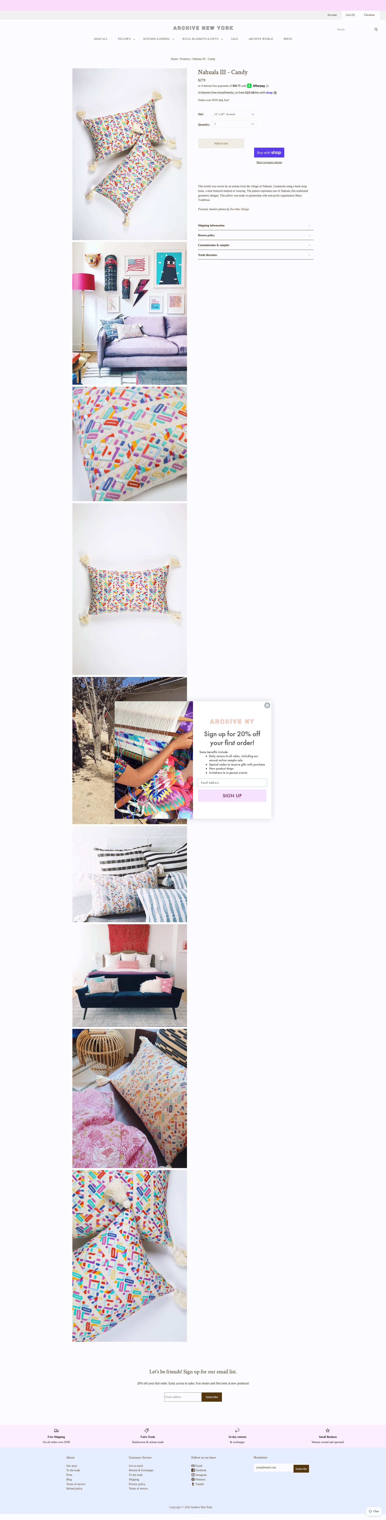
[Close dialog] (267, 705)
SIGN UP (232, 795)
